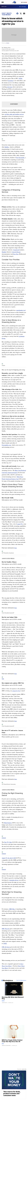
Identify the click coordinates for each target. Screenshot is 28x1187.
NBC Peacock (5, 928)
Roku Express (8, 823)
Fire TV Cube (8, 842)
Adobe (7, 43)
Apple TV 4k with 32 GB (9, 858)
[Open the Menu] (2, 2)
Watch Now (23, 2)
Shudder (4, 252)
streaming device (14, 880)
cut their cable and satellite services (14, 114)
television (9, 87)
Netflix (20, 78)
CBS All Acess (6, 947)
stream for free (16, 691)
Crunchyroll (16, 250)
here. (15, 779)
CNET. (5, 943)
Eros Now (16, 254)
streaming (10, 80)
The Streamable (20, 157)
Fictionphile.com (6, 445)
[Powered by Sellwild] (24, 1069)
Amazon (4, 837)
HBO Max (12, 909)
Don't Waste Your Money (7, 13)
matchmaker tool (21, 310)
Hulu (3, 678)
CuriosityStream (16, 252)
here (15, 548)
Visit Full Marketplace (21, 980)
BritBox (7, 147)
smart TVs (20, 524)
